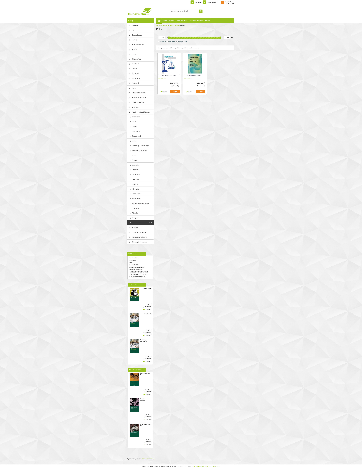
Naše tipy (135, 25)
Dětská (134, 69)
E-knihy (134, 40)
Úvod (158, 25)
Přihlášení (198, 2)
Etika (150, 223)
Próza (134, 54)
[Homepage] (160, 20)
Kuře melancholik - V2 (145, 425)
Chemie (134, 126)
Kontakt (207, 20)
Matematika (136, 117)
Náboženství (136, 198)
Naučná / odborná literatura (141, 112)
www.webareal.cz (148, 459)
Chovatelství (136, 174)
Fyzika (134, 121)
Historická (135, 83)
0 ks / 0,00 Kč (229, 1)
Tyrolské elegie (146, 288)
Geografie (135, 218)
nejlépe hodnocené (194, 48)
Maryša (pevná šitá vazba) (144, 340)
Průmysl (135, 160)
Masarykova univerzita (139, 237)
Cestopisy (135, 179)
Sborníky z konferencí (139, 232)
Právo (134, 155)
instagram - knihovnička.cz (213, 466)
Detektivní (135, 64)
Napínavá (135, 73)
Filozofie (135, 213)
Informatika (135, 189)
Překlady (135, 227)
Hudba (134, 141)
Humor (134, 88)
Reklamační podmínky (196, 20)
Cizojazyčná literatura (139, 242)
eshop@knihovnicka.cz (137, 267)
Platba (165, 20)
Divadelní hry (136, 59)
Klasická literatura (138, 44)
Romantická (136, 78)
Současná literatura (138, 93)
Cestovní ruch (136, 194)
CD (133, 30)
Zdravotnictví (136, 136)
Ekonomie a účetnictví (139, 150)
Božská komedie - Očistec (145, 399)
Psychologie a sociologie (140, 146)
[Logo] (140, 11)
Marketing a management (140, 203)
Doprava (171, 20)
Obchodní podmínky (182, 20)
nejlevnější (169, 48)
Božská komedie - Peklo (145, 374)
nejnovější (183, 48)
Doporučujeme (137, 35)
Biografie (135, 184)
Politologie (135, 208)
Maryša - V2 (147, 314)
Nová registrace (212, 2)
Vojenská (135, 107)
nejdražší (176, 48)
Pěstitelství (135, 170)
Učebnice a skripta (138, 102)
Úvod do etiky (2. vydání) (168, 75)
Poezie (134, 49)
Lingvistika (135, 165)
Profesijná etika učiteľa (194, 75)
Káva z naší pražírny (139, 97)
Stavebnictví (136, 131)
